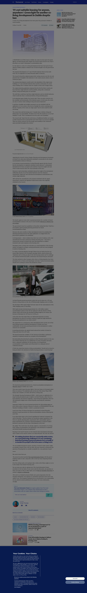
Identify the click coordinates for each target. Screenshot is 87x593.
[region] (43, 569)
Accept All (75, 578)
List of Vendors (17, 587)
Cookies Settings (75, 582)
